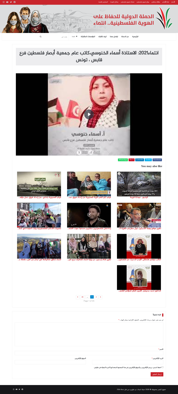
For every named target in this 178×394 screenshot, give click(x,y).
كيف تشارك (102, 36)
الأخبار (173, 2)
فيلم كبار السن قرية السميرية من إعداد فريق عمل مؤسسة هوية (89, 197)
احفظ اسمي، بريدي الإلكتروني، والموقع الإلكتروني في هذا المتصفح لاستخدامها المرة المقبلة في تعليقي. (127, 367)
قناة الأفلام (165, 2)
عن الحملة (125, 36)
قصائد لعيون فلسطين (127, 2)
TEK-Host (120, 389)
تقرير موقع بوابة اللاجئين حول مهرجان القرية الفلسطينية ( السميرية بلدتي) (139, 228)
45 (82, 297)
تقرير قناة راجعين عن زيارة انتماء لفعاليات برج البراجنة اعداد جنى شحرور (89, 259)
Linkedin (139, 159)
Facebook (157, 159)
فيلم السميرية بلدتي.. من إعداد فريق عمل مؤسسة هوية (39, 197)
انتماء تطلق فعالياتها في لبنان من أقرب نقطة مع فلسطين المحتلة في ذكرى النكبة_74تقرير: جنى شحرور (39, 259)
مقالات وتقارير (155, 2)
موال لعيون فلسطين (143, 2)
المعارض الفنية (103, 2)
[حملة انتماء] (89, 19)
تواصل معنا (114, 36)
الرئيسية (135, 36)
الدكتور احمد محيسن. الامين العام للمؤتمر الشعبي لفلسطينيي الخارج (139, 290)
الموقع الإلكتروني (80, 358)
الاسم (160, 349)
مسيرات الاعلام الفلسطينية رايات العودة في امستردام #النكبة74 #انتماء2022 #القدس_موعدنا (39, 228)
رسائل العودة (114, 2)
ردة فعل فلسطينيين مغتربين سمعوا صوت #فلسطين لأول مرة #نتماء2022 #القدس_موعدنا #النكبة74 (89, 228)
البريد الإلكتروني (157, 358)
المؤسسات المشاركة (88, 36)
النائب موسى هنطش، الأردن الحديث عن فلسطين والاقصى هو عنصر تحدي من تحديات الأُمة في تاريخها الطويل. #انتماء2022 (139, 259)
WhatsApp (123, 159)
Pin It (132, 159)
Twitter (148, 159)
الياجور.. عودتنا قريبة (139, 197)
